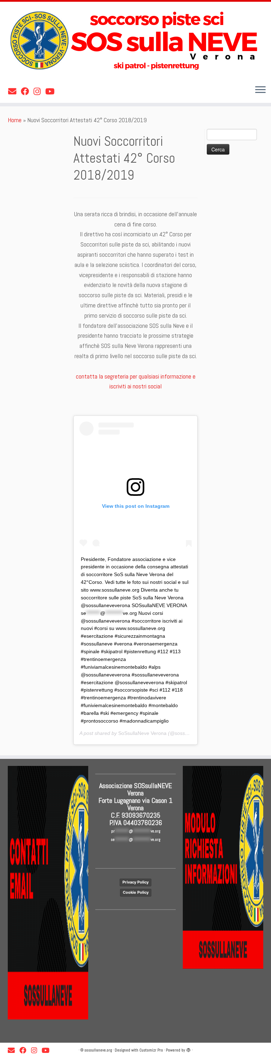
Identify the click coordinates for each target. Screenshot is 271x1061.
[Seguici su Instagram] (39, 91)
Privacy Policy (135, 882)
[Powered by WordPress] (188, 1049)
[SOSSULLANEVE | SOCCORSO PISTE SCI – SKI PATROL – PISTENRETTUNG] (135, 40)
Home (15, 120)
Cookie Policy (136, 892)
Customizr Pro (151, 1050)
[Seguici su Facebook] (27, 91)
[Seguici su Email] (14, 91)
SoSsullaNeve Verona (142, 733)
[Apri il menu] (260, 90)
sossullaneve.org (98, 1050)
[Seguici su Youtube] (52, 91)
